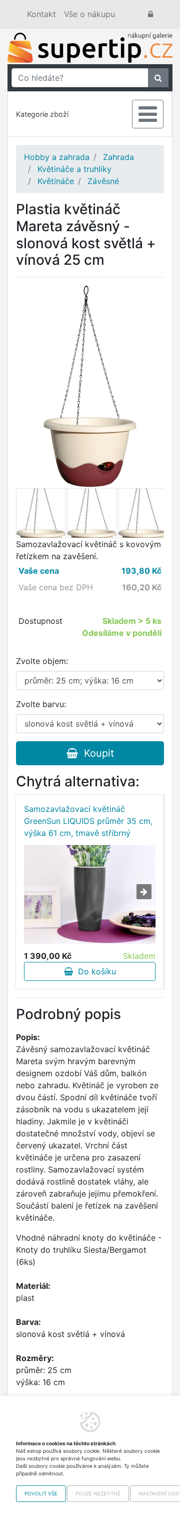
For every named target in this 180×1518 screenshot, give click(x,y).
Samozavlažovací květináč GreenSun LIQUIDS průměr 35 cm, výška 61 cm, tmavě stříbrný (88, 821)
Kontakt (41, 14)
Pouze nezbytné (98, 1493)
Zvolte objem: (42, 661)
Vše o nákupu (89, 14)
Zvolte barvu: (41, 704)
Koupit (96, 753)
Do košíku (94, 971)
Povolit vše (41, 1493)
